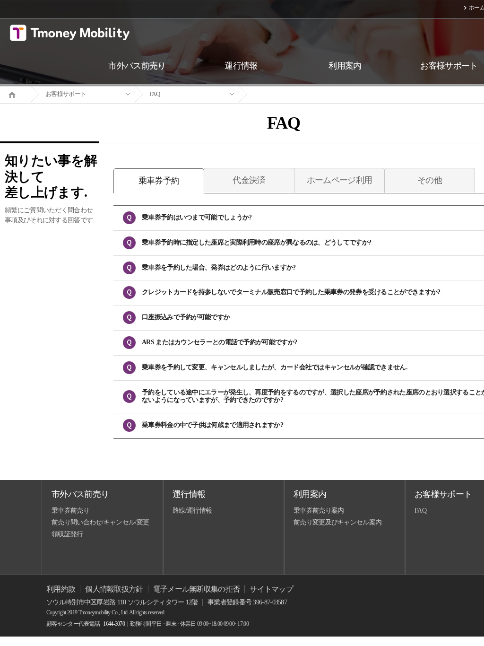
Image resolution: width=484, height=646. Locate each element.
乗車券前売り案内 (319, 510)
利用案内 (310, 494)
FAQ (154, 93)
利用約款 (60, 589)
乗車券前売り (70, 510)
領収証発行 (67, 534)
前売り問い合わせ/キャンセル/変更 (100, 522)
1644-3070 (114, 623)
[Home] (15, 94)
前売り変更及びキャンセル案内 (337, 522)
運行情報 (189, 494)
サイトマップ (271, 589)
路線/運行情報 (192, 510)
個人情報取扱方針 (114, 589)
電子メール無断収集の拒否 (196, 589)
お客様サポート (65, 93)
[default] (291, 94)
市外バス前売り (80, 494)
